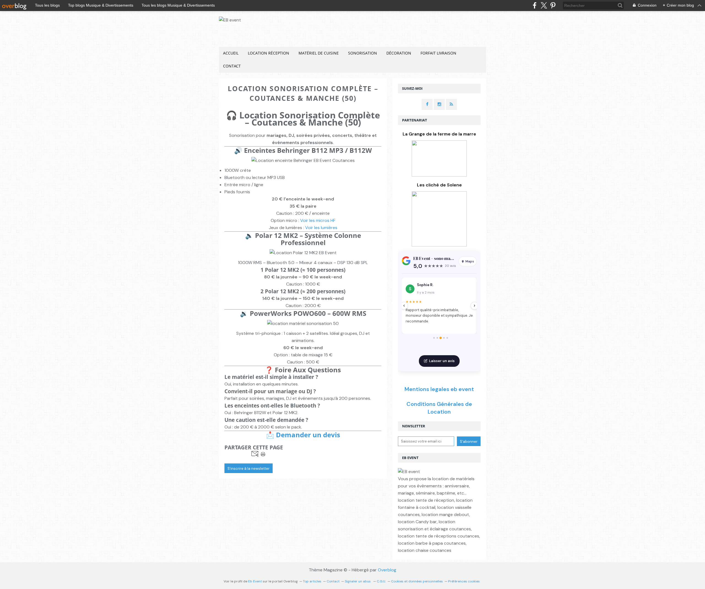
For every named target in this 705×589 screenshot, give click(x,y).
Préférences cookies (464, 581)
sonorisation (362, 53)
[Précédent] (404, 306)
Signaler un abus (358, 581)
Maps (469, 261)
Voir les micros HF (317, 220)
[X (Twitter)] (543, 5)
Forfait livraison (438, 53)
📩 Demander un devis (303, 434)
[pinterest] (552, 5)
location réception (268, 53)
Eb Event (255, 581)
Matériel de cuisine (319, 53)
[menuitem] (231, 53)
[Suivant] (474, 306)
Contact (232, 66)
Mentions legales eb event (439, 389)
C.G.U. (381, 581)
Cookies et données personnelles (417, 581)
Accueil (230, 53)
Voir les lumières (321, 227)
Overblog (387, 570)
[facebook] (534, 5)
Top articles (312, 581)
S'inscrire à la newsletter (248, 468)
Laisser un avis (442, 361)
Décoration (398, 53)
